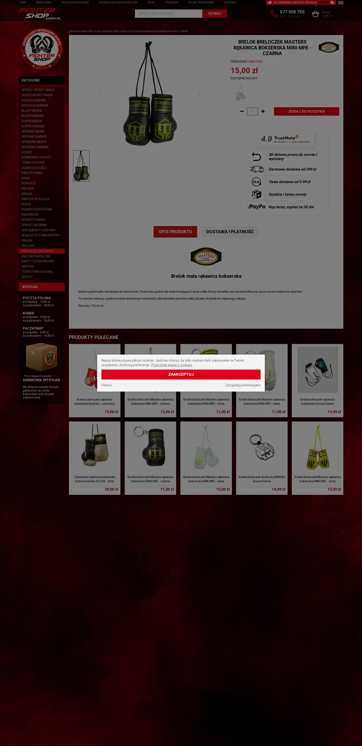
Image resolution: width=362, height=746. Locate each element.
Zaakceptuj (181, 374)
